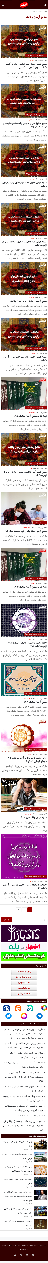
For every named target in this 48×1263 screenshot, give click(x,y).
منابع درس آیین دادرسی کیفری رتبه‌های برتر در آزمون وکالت (24, 243)
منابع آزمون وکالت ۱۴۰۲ (35, 702)
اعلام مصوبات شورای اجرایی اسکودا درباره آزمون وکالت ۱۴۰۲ (26, 644)
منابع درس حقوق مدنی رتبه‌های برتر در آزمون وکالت (25, 358)
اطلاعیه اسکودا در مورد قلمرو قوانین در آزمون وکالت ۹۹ (25, 886)
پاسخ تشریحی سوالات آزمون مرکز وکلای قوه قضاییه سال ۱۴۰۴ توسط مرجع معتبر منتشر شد (23, 1125)
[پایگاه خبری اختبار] (24, 5)
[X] (27, 1255)
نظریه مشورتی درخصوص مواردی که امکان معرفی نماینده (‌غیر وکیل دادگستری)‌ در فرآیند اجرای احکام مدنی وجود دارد (23, 1033)
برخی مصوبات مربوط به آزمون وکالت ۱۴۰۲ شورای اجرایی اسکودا (27, 759)
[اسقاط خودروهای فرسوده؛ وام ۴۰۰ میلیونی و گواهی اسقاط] (40, 1157)
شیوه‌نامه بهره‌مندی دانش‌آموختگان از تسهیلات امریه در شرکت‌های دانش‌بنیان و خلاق (24, 1077)
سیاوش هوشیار (33, 1245)
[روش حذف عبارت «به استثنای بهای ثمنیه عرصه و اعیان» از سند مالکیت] (40, 1170)
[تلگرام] (15, 1255)
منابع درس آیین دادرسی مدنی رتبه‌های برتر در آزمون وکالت (25, 473)
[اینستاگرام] (21, 1255)
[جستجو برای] (45, 6)
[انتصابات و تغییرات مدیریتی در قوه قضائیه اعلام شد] (40, 1224)
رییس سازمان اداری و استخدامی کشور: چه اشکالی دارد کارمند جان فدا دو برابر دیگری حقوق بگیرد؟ (17, 1196)
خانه (44, 12)
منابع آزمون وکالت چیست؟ (34, 817)
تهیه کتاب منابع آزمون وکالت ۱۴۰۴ (30, 587)
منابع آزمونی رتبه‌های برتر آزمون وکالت (28, 301)
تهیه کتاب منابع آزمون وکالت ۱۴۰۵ (30, 416)
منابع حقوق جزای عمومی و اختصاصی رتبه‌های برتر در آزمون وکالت (25, 125)
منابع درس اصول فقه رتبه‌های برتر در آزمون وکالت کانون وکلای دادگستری (26, 65)
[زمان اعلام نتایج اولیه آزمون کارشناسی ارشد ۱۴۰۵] (40, 1145)
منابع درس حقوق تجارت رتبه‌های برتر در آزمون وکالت (24, 184)
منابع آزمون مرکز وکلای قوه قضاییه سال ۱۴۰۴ (25, 531)
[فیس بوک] (33, 1255)
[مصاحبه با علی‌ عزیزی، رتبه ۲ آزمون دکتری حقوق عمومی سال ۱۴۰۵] (40, 1211)
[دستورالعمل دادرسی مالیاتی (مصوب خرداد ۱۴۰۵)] (40, 1182)
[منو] (3, 6)
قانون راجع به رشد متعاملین (30, 1116)
